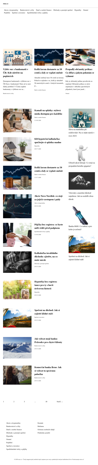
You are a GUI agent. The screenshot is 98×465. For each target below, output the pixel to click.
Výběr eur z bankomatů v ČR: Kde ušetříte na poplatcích (15, 72)
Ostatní (85, 10)
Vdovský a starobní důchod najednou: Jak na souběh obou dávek (81, 196)
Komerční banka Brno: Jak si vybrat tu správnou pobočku (47, 370)
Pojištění (7, 13)
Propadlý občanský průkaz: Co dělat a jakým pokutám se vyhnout (80, 72)
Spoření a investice (18, 13)
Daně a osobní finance (43, 10)
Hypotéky (77, 10)
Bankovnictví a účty (27, 10)
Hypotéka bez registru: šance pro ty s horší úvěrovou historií (45, 285)
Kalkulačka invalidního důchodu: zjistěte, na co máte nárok (46, 256)
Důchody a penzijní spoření (63, 10)
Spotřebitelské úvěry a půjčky (37, 13)
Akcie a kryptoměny (11, 10)
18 (46, 402)
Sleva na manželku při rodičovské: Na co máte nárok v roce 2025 (81, 132)
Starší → (60, 402)
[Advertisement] (49, 28)
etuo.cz (5, 4)
